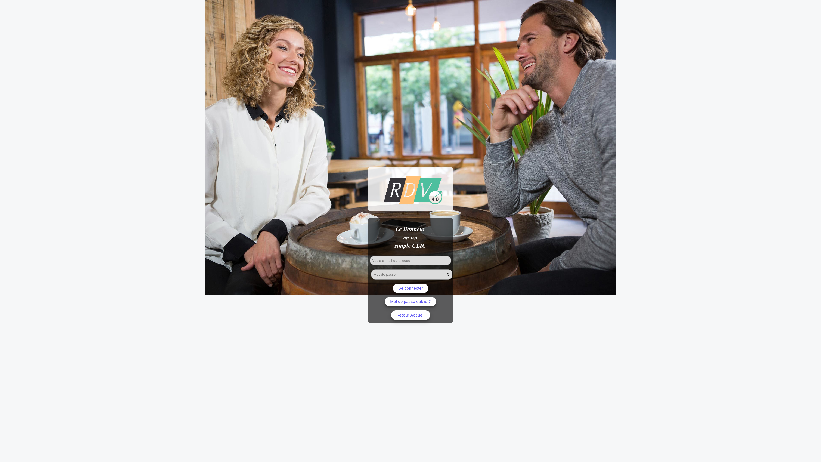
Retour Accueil (411, 315)
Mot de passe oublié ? (410, 301)
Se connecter (410, 288)
